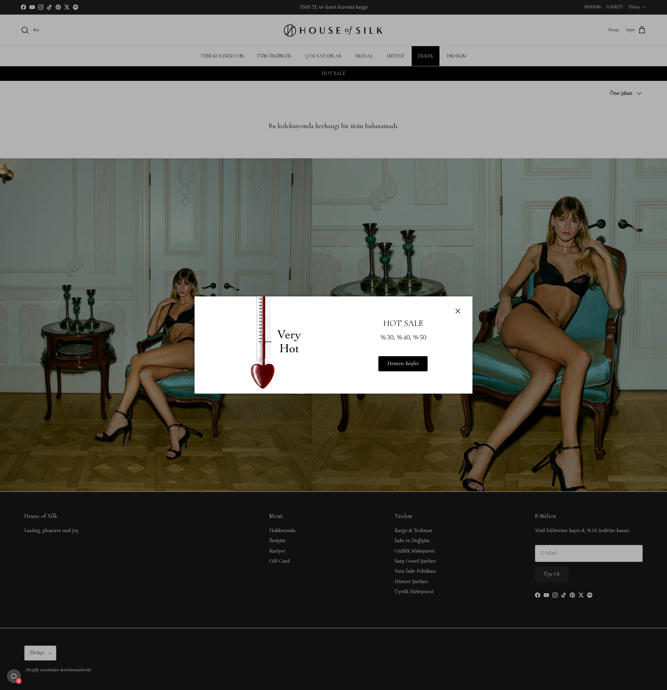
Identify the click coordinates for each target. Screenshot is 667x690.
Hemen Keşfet (403, 364)
